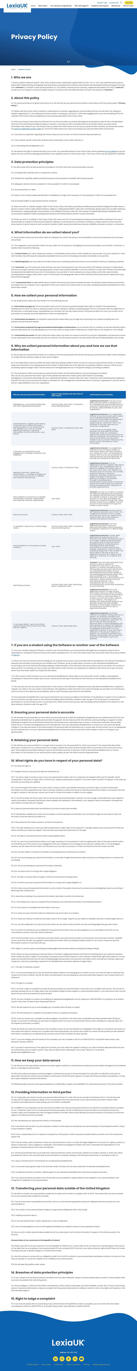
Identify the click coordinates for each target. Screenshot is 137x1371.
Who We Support (81, 6)
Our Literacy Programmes (61, 6)
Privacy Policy (46, 1364)
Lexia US (16, 655)
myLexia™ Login (102, 3)
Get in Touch (128, 6)
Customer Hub (113, 3)
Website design (98, 1364)
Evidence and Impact (100, 6)
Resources (116, 6)
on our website (111, 151)
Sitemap (87, 1364)
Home (13, 69)
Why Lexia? (42, 6)
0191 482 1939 (72, 1352)
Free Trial (129, 3)
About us (31, 6)
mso (108, 1364)
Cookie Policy (58, 1364)
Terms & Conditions (73, 1364)
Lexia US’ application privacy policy (28, 129)
